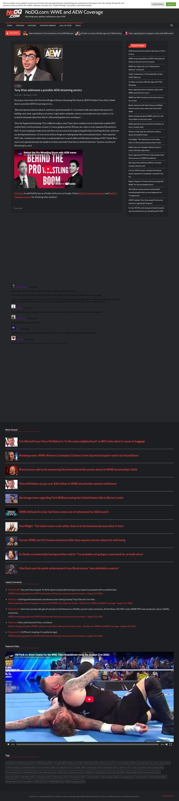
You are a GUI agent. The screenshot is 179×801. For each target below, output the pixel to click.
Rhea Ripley (103, 772)
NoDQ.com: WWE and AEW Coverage (64, 12)
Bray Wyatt (91, 763)
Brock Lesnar (108, 763)
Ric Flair (118, 772)
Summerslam (77, 777)
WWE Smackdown (75, 781)
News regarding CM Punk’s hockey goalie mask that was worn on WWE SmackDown (146, 156)
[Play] (8, 744)
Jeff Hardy (110, 767)
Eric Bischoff (64, 767)
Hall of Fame (65, 25)
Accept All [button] (170, 4)
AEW (10, 763)
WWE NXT (41, 781)
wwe (28, 781)
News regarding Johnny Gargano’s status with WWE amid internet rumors (129, 33)
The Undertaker (109, 777)
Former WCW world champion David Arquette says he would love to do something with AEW (146, 209)
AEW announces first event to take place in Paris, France (147, 52)
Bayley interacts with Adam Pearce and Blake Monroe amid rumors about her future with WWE (146, 108)
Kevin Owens (13, 772)
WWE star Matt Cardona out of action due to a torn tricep (146, 99)
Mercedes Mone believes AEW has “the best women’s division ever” (145, 164)
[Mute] (166, 744)
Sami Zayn (12, 777)
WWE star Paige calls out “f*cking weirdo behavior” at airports (144, 68)
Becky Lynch (75, 763)
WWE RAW (56, 781)
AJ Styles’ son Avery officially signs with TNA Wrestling (74, 33)
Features (32, 25)
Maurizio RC (14, 589)
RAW (90, 772)
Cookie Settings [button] (157, 4)
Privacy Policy (168, 796)
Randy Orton (76, 772)
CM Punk (12, 767)
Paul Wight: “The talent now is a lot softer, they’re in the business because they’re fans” (145, 141)
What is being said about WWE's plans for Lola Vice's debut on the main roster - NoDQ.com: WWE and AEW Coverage (63, 626)
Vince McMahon (157, 777)
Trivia (78, 25)
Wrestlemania (13, 781)
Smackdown (44, 777)
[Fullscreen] (170, 744)
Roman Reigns (134, 772)
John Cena (139, 767)
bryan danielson (126, 763)
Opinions (20, 25)
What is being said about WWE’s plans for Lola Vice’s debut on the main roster (146, 117)
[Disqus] (66, 313)
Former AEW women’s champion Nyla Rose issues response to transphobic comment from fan (146, 173)
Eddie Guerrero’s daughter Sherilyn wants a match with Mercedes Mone (145, 148)
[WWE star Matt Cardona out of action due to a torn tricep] (161, 33)
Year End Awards (48, 25)
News (9, 25)
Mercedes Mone (47, 772)
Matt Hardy (30, 772)
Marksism (13, 599)
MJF (62, 772)
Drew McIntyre (47, 767)
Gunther (79, 767)
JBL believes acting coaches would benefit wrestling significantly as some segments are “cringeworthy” (145, 192)
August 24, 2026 (95, 593)
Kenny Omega (155, 767)
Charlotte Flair (144, 763)
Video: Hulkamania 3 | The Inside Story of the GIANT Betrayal (24, 33)
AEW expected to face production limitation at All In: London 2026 (146, 125)
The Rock (93, 777)
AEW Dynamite (25, 763)
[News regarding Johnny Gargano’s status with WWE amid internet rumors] (99, 33)
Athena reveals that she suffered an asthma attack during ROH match (145, 133)
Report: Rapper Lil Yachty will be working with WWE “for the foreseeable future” (146, 183)
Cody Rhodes (29, 767)
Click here (19, 193)
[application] (89, 699)
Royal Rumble (152, 772)
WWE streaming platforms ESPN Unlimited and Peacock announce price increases (146, 60)
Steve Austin (60, 777)
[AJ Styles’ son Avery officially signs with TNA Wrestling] (50, 33)
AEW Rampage (44, 763)
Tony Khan (18, 208)
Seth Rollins (27, 777)
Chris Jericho (162, 763)
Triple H (141, 777)
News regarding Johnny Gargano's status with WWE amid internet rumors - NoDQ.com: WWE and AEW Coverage (61, 603)
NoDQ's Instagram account (92, 193)
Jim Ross (124, 767)
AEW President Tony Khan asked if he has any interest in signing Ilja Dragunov (146, 201)
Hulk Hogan (94, 767)
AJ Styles (60, 763)
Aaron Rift (17, 95)
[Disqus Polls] (66, 248)
